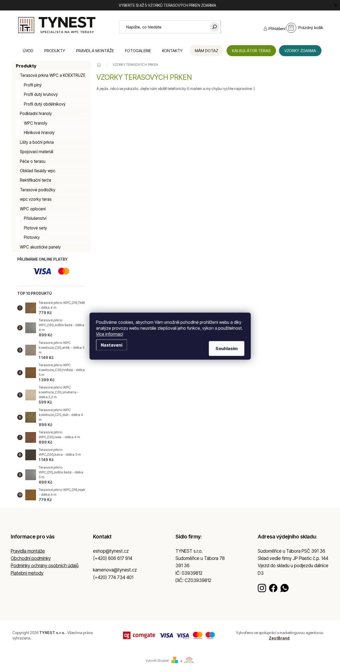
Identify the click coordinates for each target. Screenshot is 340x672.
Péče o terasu (32, 161)
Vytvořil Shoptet (157, 661)
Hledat (214, 27)
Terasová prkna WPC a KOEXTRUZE (52, 75)
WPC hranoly (35, 123)
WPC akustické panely (40, 247)
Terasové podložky (37, 189)
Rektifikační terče (35, 180)
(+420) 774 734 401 (113, 577)
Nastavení (111, 344)
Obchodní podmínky (31, 558)
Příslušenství (35, 218)
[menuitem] (28, 50)
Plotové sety (35, 228)
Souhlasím (227, 348)
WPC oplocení (33, 208)
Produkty (26, 66)
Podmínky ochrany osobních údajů (44, 565)
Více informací (109, 333)
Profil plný (33, 85)
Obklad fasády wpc (37, 170)
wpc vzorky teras (36, 199)
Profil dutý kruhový (41, 94)
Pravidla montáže (28, 551)
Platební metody (27, 573)
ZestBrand (279, 638)
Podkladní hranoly (36, 113)
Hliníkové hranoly (39, 132)
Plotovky (32, 237)
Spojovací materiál (36, 151)
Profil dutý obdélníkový (45, 104)
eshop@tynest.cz (111, 551)
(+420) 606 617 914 (112, 558)
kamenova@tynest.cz (115, 570)
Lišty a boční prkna (37, 142)
